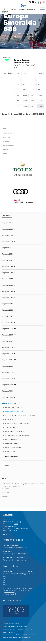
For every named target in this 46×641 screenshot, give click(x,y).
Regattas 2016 (7, 285)
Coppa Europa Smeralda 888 (15, 411)
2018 (17, 84)
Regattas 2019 (7, 266)
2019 (39, 79)
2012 (25, 90)
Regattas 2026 (7, 223)
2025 (25, 73)
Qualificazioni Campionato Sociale (17, 423)
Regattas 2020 (7, 260)
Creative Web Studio (19, 626)
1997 (40, 106)
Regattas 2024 (7, 235)
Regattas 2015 (7, 291)
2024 (32, 73)
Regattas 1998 (7, 397)
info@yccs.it (12, 526)
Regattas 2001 (7, 378)
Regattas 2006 (7, 347)
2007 (32, 95)
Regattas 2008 (7, 335)
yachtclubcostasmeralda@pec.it (18, 528)
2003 (33, 100)
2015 (40, 84)
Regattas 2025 (7, 229)
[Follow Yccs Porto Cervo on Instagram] (30, 2)
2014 (17, 90)
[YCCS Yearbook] (16, 610)
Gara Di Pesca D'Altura (13, 447)
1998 (32, 106)
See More (6, 465)
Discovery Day (10, 451)
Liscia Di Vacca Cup (12, 419)
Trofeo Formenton (12, 427)
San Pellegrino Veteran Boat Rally (17, 435)
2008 (25, 95)
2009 (17, 95)
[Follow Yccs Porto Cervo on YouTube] (33, 2)
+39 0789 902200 (12, 524)
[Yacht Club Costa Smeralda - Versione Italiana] (39, 2)
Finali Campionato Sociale (14, 431)
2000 (17, 106)
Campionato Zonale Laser (14, 407)
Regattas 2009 (7, 329)
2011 (32, 90)
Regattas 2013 (7, 304)
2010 (40, 90)
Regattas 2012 (7, 310)
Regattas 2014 (7, 297)
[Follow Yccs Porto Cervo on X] (35, 2)
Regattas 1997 (7, 403)
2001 (40, 100)
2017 (24, 84)
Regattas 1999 (7, 391)
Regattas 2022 (7, 248)
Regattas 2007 (7, 341)
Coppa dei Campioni (12, 443)
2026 (17, 73)
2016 (32, 84)
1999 (25, 106)
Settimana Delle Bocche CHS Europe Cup (20, 415)
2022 (17, 79)
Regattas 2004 (7, 360)
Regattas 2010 (7, 322)
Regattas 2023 (7, 241)
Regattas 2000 (7, 385)
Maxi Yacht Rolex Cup (12, 439)
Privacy (5, 623)
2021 (24, 79)
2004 (25, 100)
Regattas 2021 (7, 254)
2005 (17, 100)
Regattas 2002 (7, 372)
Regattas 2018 (7, 273)
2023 (40, 73)
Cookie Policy (14, 623)
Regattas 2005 (7, 354)
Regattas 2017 (7, 279)
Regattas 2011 (7, 316)
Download (9, 594)
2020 (32, 79)
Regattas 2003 (7, 366)
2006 (40, 95)
